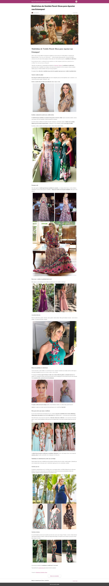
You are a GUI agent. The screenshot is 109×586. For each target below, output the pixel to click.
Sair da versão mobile (54, 584)
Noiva (46, 572)
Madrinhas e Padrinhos (40, 572)
